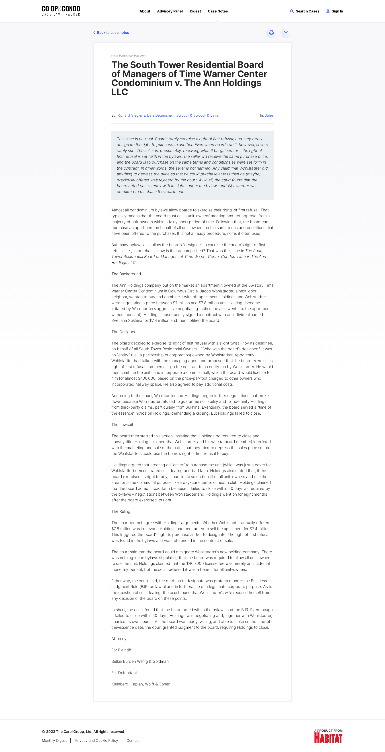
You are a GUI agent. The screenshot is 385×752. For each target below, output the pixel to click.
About (144, 11)
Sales (269, 115)
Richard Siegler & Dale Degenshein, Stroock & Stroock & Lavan (169, 115)
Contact (133, 740)
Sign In (337, 11)
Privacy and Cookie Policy (96, 740)
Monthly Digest (54, 740)
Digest (195, 11)
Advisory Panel (169, 11)
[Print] (271, 32)
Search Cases (307, 11)
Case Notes (218, 11)
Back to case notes (113, 32)
